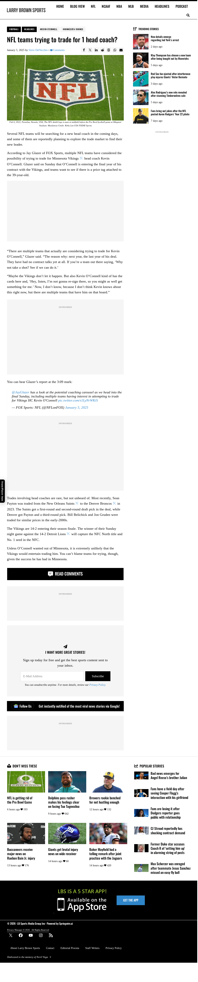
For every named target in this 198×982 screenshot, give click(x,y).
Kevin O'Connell (49, 29)
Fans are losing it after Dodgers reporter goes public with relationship (166, 812)
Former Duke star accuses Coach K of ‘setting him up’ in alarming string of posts (168, 848)
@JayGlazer (20, 392)
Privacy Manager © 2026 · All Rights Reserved (28, 930)
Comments (58, 50)
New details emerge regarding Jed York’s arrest (165, 38)
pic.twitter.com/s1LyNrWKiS (78, 400)
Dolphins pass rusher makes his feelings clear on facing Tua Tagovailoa (63, 802)
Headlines (29, 29)
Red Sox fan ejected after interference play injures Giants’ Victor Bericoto (170, 75)
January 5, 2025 (76, 407)
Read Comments (68, 573)
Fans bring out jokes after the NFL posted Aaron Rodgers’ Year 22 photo (170, 112)
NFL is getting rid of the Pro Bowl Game (19, 800)
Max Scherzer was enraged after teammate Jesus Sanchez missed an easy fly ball (170, 867)
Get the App (130, 900)
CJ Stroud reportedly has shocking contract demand (168, 830)
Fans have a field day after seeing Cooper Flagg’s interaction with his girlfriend (169, 793)
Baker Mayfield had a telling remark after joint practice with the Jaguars (105, 853)
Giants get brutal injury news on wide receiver (63, 851)
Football (14, 29)
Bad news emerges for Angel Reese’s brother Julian (169, 775)
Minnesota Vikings (73, 29)
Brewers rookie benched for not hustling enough (104, 800)
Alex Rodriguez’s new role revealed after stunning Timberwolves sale (169, 94)
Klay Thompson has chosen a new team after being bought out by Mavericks (171, 56)
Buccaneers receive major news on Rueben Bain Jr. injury (21, 853)
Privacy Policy (97, 684)
